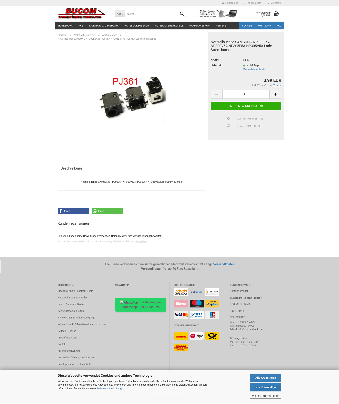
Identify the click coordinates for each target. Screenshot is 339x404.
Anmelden (140, 241)
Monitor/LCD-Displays (104, 25)
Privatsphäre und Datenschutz (74, 364)
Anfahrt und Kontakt (69, 350)
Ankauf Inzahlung (67, 337)
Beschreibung (71, 168)
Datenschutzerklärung (109, 388)
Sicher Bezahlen (185, 285)
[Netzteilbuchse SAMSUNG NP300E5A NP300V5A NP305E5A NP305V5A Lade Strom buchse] (131, 97)
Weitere (220, 25)
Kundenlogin (253, 3)
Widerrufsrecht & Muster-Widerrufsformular (82, 324)
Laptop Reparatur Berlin (71, 304)
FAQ (279, 25)
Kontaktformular (239, 290)
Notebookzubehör (137, 25)
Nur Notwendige (266, 387)
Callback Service (67, 330)
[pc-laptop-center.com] (83, 14)
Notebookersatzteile (169, 25)
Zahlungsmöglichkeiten (71, 310)
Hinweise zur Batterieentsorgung (76, 317)
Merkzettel (275, 3)
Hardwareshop (199, 25)
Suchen (247, 25)
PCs (81, 25)
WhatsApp (264, 25)
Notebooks (65, 25)
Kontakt (62, 344)
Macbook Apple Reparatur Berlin (75, 290)
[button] (73, 211)
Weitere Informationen (265, 395)
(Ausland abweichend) (254, 69)
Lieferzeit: (216, 65)
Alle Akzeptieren (265, 377)
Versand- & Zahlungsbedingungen (76, 357)
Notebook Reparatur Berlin (72, 297)
